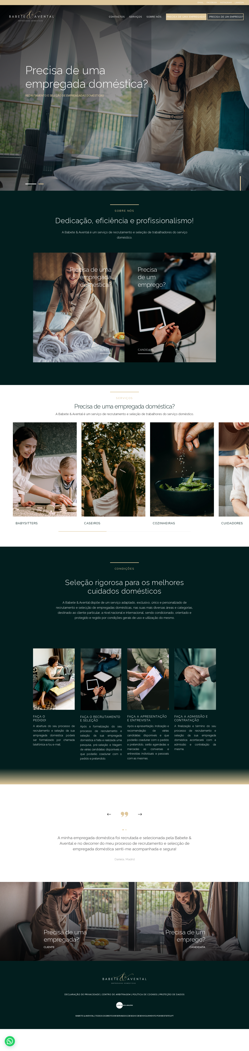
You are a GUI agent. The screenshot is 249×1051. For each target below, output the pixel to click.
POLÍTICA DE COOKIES (145, 994)
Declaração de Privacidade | (83, 994)
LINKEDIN (239, 3)
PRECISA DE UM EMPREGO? (226, 17)
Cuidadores (232, 523)
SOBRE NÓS (154, 17)
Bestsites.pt (167, 1015)
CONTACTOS (117, 17)
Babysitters (27, 523)
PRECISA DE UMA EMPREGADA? (186, 17)
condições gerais (119, 618)
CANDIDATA (146, 350)
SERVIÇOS (135, 17)
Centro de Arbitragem (116, 994)
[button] (10, 1041)
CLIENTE (105, 350)
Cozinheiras (164, 523)
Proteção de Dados (171, 994)
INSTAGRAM (226, 3)
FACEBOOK (212, 3)
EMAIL (201, 3)
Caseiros (92, 523)
